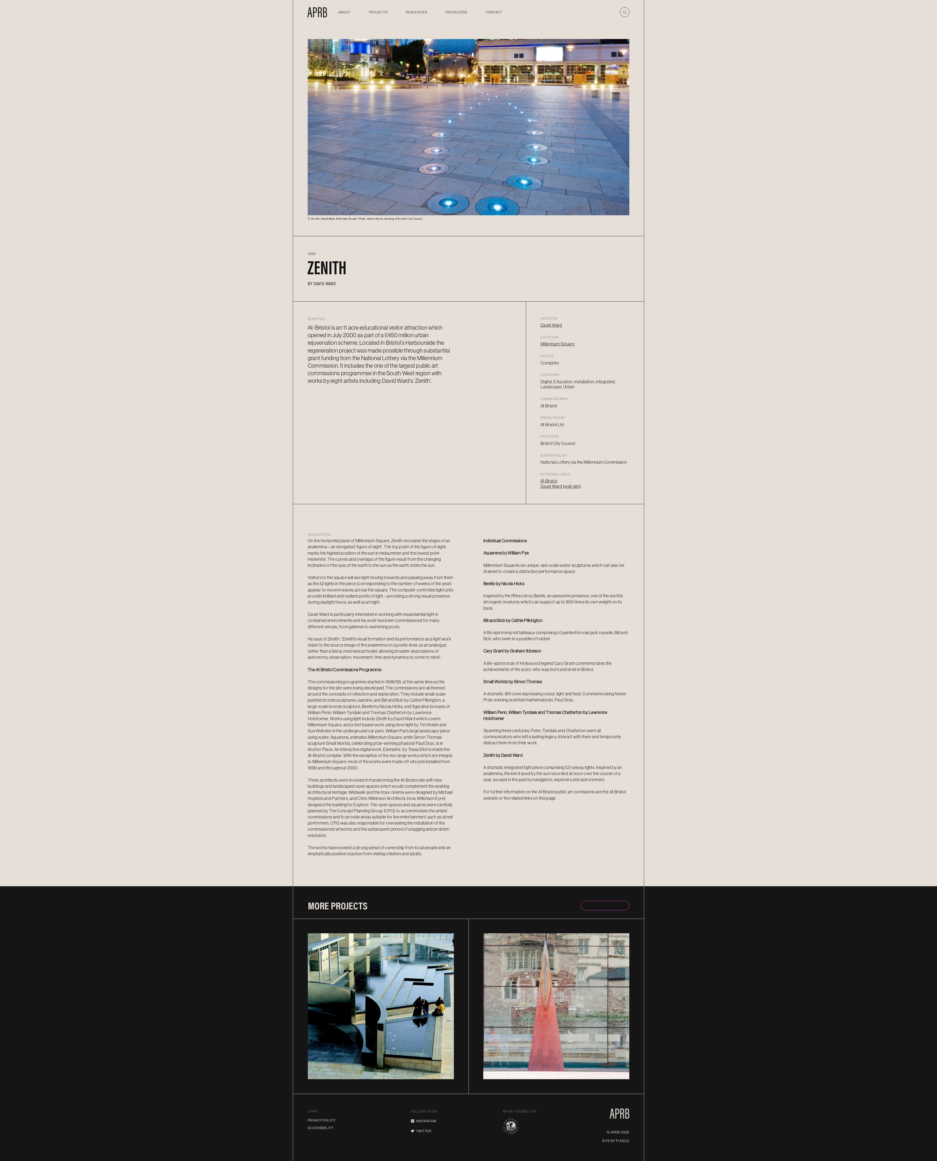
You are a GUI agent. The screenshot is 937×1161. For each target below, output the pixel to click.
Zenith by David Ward (503, 755)
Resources (416, 12)
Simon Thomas (510, 1075)
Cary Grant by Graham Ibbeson (512, 651)
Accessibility (321, 1128)
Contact (494, 12)
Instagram (426, 1121)
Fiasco (622, 1141)
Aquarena (335, 1067)
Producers (456, 12)
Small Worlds (519, 1067)
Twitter (424, 1131)
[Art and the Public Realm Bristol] (317, 12)
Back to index (605, 905)
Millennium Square (557, 344)
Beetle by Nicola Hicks (503, 583)
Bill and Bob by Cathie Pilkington (512, 620)
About (344, 12)
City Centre (435, 935)
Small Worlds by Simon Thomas (512, 681)
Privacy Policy (322, 1120)
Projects (378, 12)
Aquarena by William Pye (506, 553)
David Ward (325, 283)
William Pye (333, 1075)
